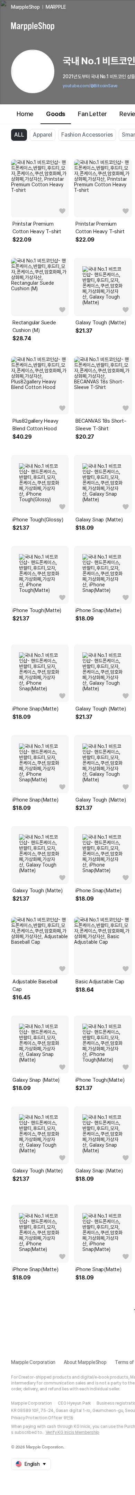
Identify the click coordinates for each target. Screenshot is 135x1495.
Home (25, 113)
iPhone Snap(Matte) (98, 610)
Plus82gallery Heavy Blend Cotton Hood (35, 425)
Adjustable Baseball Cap (34, 985)
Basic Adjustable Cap (99, 981)
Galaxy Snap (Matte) (99, 520)
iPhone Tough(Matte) (36, 610)
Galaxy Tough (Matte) (100, 322)
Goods (55, 113)
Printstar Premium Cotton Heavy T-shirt (36, 228)
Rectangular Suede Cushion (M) (34, 326)
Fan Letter (92, 113)
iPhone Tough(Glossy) (37, 520)
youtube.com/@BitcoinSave (90, 85)
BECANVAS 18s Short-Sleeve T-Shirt (100, 425)
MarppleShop (25, 7)
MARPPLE (56, 7)
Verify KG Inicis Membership (73, 1432)
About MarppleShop (85, 1362)
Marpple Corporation (33, 1362)
